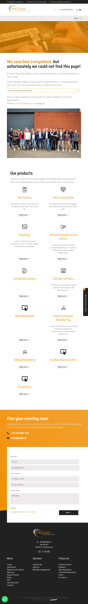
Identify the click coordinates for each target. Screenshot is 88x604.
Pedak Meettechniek (38, 597)
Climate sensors (64, 565)
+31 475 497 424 (66, 9)
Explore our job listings (85, 300)
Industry (36, 567)
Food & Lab (37, 565)
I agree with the (24, 512)
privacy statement (29, 512)
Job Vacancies (12, 583)
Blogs (9, 577)
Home (9, 565)
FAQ (8, 580)
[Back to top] (84, 593)
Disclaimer (50, 597)
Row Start (13, 456)
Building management (41, 570)
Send (68, 513)
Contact (10, 585)
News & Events (13, 575)
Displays (61, 567)
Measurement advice (15, 570)
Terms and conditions (62, 597)
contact (18, 103)
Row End (13, 508)
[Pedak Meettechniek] (20, 10)
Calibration (11, 567)
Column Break (15, 473)
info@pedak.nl (18, 438)
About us (10, 572)
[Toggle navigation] (80, 18)
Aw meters (62, 577)
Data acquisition (64, 570)
